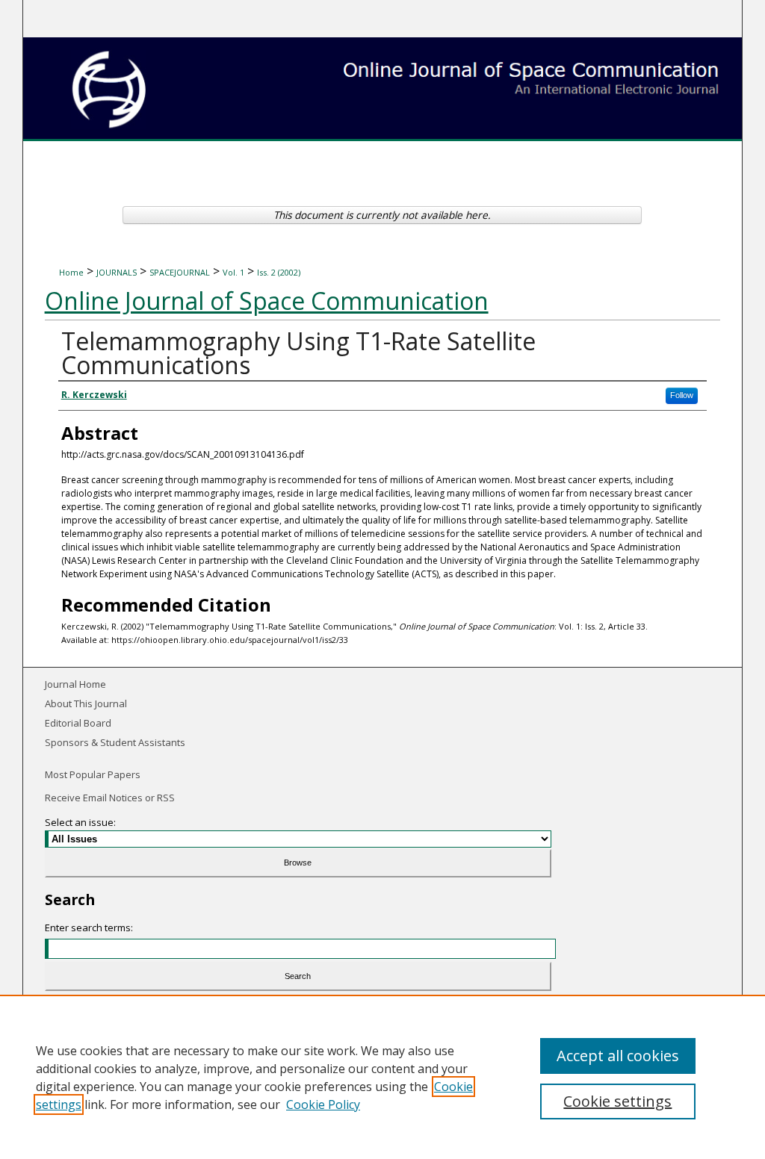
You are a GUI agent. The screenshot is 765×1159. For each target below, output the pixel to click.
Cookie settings (617, 1101)
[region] (382, 1077)
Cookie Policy (323, 1104)
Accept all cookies (618, 1055)
